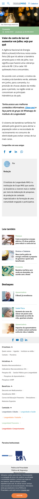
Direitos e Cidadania (23, 251)
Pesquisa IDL (6, 373)
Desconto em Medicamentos (12, 390)
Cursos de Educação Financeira (13, 398)
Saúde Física (20, 308)
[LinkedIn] (26, 340)
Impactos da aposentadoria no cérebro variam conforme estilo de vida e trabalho (26, 330)
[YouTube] (17, 340)
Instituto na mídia (27, 351)
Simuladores (30, 398)
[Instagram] (22, 340)
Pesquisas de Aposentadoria (14, 376)
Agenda (16, 351)
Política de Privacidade (19, 468)
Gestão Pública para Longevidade (25, 373)
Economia (6, 29)
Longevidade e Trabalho (12, 417)
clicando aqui (25, 490)
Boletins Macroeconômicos (11, 365)
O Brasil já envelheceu (24, 296)
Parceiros (13, 355)
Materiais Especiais (9, 401)
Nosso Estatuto (19, 473)
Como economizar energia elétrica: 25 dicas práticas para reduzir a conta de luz (26, 241)
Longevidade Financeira (10, 423)
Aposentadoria (21, 292)
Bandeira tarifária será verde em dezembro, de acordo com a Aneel (24, 272)
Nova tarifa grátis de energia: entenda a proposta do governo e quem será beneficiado (26, 257)
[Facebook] (13, 340)
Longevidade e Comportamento (13, 429)
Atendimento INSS (8, 394)
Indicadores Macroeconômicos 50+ (14, 369)
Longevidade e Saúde (28, 412)
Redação (7, 171)
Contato (5, 355)
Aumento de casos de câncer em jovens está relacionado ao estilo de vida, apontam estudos (25, 314)
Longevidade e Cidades (10, 412)
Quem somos (6, 351)
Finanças (19, 236)
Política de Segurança (20, 470)
